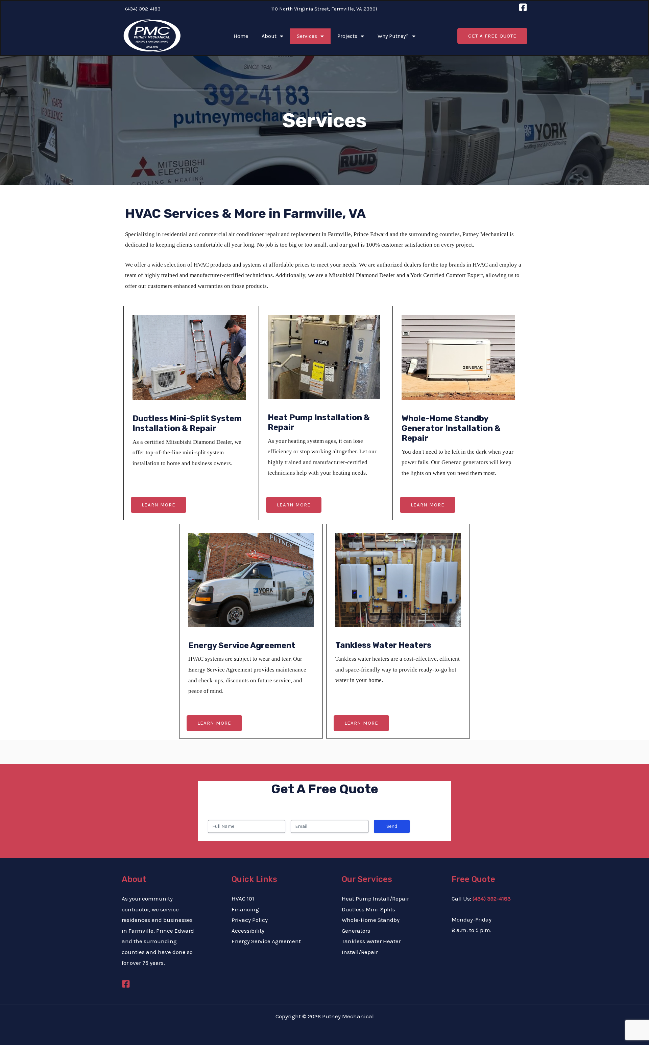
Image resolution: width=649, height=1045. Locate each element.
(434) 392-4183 (143, 9)
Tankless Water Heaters (383, 645)
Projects (347, 36)
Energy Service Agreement (241, 645)
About (269, 36)
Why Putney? (393, 36)
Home (241, 36)
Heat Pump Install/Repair (375, 898)
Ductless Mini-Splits (368, 909)
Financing (245, 909)
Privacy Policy (250, 919)
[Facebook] (126, 984)
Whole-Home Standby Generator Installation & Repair (451, 428)
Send (391, 826)
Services (307, 36)
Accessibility (248, 930)
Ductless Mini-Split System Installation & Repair (187, 423)
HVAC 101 (243, 898)
